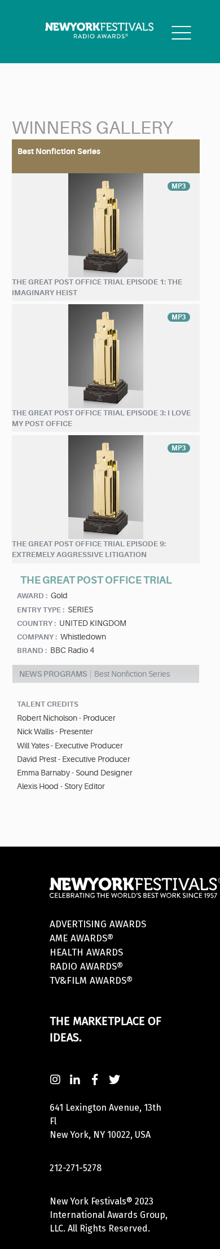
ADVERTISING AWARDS (98, 924)
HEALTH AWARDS (86, 952)
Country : (36, 623)
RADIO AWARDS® (86, 966)
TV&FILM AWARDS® (91, 981)
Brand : (32, 650)
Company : (37, 637)
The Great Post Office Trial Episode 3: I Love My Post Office (101, 418)
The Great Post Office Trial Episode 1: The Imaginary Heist (97, 287)
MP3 (178, 186)
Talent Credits (47, 704)
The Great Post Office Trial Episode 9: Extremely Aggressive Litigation (89, 549)
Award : (32, 595)
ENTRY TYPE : (40, 610)
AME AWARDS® (81, 938)
